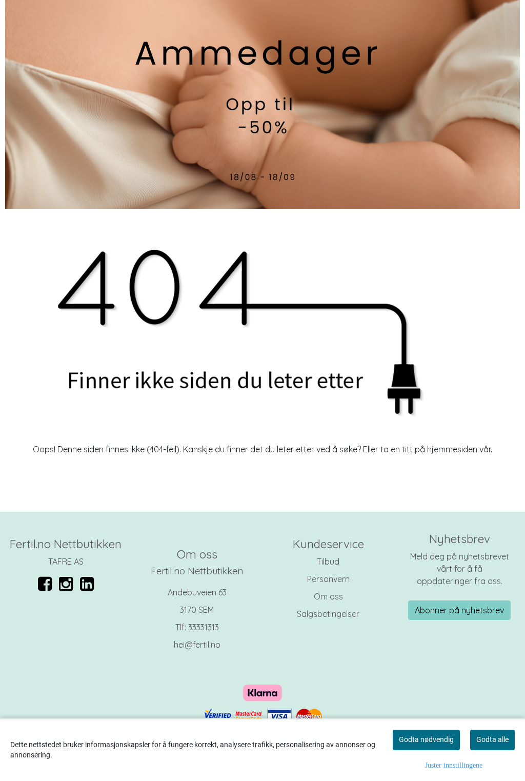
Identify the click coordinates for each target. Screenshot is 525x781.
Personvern (328, 579)
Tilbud (328, 561)
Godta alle (492, 739)
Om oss (328, 596)
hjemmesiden (452, 449)
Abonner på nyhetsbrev (459, 610)
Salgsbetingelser (328, 614)
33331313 (203, 627)
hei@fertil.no (197, 644)
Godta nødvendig (426, 739)
